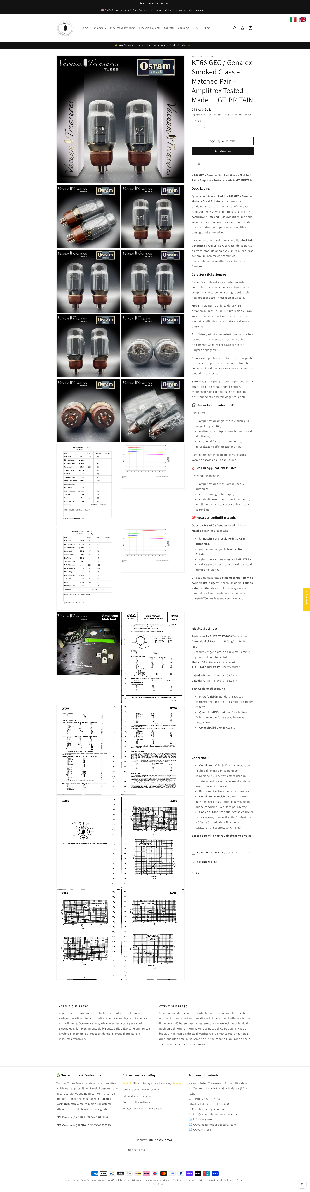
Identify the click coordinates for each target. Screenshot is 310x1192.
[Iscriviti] (183, 1150)
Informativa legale (157, 1183)
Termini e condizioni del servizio (141, 1089)
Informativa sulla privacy (157, 1180)
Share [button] (198, 873)
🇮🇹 (293, 19)
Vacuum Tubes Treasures (84, 1180)
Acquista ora (223, 151)
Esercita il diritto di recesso (138, 1102)
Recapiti (241, 1180)
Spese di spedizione (219, 114)
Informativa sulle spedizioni (220, 1180)
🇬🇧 (302, 19)
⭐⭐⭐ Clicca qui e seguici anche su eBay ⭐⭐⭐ (152, 1083)
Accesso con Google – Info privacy (142, 1108)
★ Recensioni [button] (307, 599)
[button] (99, 28)
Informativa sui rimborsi (137, 1096)
